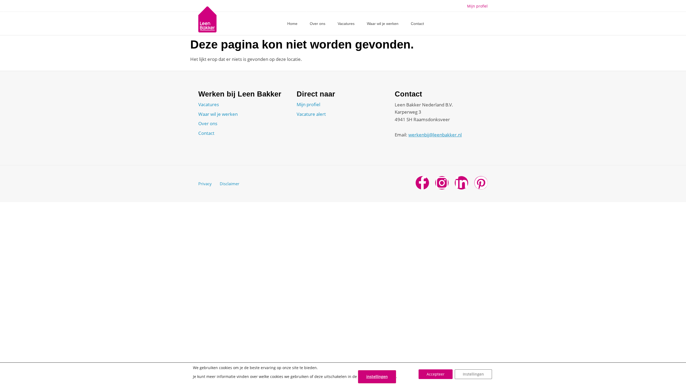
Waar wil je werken (382, 23)
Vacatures (346, 23)
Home (292, 23)
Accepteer (436, 374)
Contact (417, 23)
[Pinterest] (481, 183)
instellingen (377, 376)
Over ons (317, 23)
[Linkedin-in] (461, 183)
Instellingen (473, 374)
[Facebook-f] (422, 183)
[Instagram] (442, 183)
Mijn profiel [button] (477, 6)
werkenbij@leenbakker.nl (435, 135)
